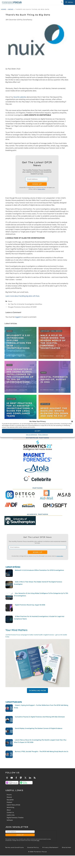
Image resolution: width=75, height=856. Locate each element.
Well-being (56, 331)
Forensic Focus (48, 355)
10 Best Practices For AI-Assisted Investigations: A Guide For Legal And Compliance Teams (19, 409)
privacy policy (41, 189)
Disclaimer (66, 847)
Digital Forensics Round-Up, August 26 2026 (54, 379)
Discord (9, 797)
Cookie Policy (33, 847)
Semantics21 (12, 389)
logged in (18, 317)
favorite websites (20, 97)
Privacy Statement (43, 434)
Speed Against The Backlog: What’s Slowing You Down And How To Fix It (54, 412)
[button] (72, 422)
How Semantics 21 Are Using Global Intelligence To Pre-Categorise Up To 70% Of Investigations (19, 375)
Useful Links (11, 815)
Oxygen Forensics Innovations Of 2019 (22, 307)
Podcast (9, 802)
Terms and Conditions (14, 847)
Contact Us (10, 812)
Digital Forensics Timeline (15, 817)
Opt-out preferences (31, 434)
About (9, 810)
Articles (45, 331)
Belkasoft (12, 355)
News (10, 9)
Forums (9, 795)
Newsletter (10, 800)
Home (3, 9)
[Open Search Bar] (61, 2)
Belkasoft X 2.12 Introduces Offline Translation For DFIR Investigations (18, 341)
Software (10, 820)
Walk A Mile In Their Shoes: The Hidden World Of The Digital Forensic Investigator (53, 341)
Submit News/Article (13, 805)
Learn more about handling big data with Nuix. (22, 296)
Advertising (10, 807)
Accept (37, 431)
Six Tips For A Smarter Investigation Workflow (25, 304)
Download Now (37, 690)
